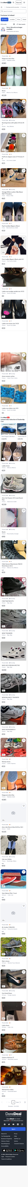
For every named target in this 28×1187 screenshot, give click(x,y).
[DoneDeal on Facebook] (5, 1124)
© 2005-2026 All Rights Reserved (9, 1154)
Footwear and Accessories (12, 7)
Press (15, 1133)
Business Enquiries (6, 1138)
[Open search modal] (13, 2)
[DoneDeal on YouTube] (13, 1124)
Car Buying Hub (5, 1136)
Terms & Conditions (6, 1159)
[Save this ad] (24, 37)
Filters (5, 19)
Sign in (13, 1129)
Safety (16, 1141)
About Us (4, 1133)
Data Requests (5, 1143)
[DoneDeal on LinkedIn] (18, 1124)
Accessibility (5, 1146)
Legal (2, 1156)
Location (12, 19)
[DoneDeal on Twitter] (9, 1124)
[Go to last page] (24, 1102)
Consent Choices (19, 1143)
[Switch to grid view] (14, 24)
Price (18, 19)
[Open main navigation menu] (24, 2)
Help (15, 1136)
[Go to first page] (2, 1102)
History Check (5, 1141)
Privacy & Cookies (10, 1156)
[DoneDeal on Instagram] (22, 1124)
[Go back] (2, 7)
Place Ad (18, 2)
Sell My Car (17, 1138)
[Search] (2, 11)
